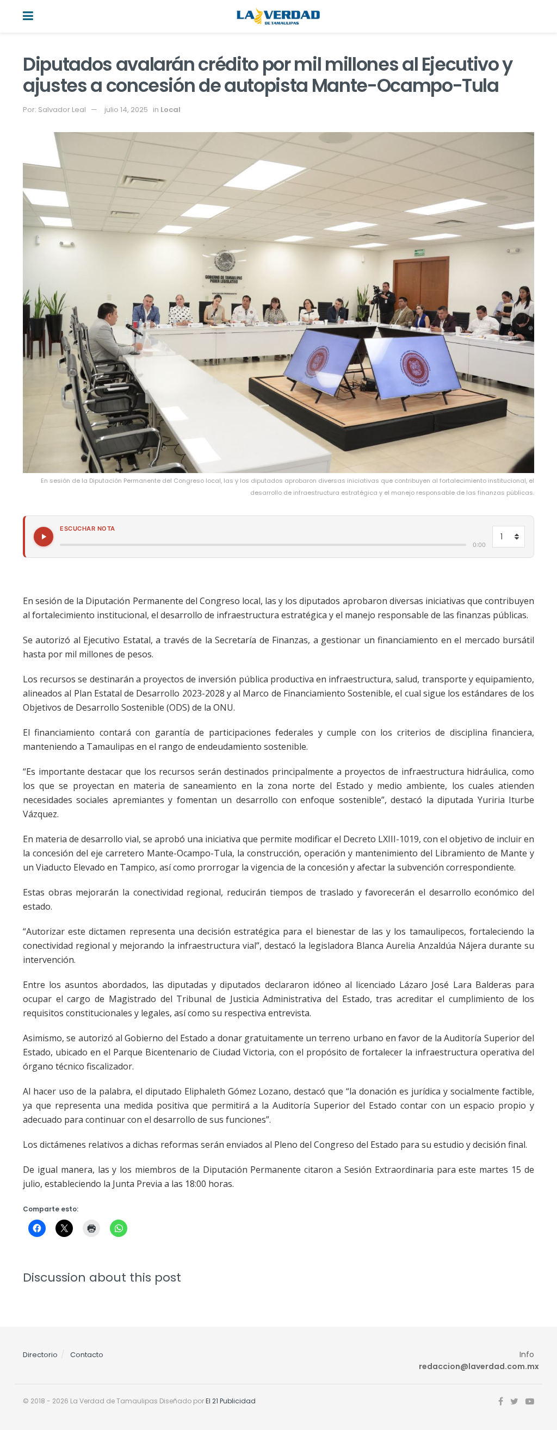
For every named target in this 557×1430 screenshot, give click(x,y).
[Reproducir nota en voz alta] (43, 536)
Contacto (86, 1355)
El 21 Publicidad (231, 1401)
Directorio (40, 1355)
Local (170, 109)
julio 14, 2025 (126, 109)
